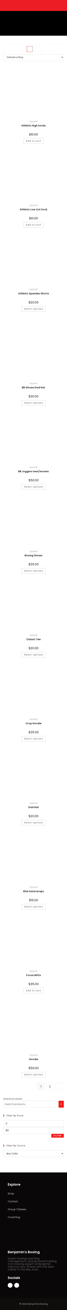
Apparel (33, 121)
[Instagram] (16, 1285)
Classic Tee (33, 639)
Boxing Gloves (33, 555)
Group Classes (17, 1209)
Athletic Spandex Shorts (33, 293)
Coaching (14, 1217)
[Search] (61, 1104)
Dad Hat (33, 807)
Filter (57, 1135)
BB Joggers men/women (33, 471)
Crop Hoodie (34, 723)
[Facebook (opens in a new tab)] (31, 5)
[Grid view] (30, 49)
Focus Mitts (33, 975)
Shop (11, 1193)
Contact (13, 1201)
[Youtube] (10, 1285)
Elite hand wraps (33, 891)
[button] (32, 31)
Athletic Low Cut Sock (33, 209)
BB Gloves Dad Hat (33, 387)
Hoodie (33, 1059)
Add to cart (33, 140)
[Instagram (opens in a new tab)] (35, 5)
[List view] (37, 49)
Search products (12, 1098)
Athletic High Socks (33, 125)
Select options (33, 308)
